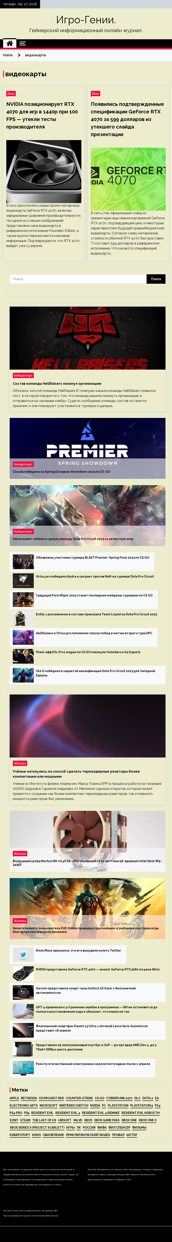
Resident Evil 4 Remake (101, 1113)
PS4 (157, 1105)
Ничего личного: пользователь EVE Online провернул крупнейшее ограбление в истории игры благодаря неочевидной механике (86, 930)
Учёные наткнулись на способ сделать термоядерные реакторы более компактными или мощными (76, 774)
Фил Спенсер (119, 1127)
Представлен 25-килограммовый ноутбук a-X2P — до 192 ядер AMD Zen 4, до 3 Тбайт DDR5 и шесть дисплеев (96, 1047)
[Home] (9, 43)
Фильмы (139, 1127)
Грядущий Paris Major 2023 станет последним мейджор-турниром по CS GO (94, 595)
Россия (89, 1127)
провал (118, 1135)
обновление (53, 1135)
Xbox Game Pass (107, 1120)
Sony (14, 1120)
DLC (137, 1098)
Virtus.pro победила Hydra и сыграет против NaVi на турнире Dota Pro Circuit (95, 576)
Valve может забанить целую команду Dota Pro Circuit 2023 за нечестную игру (73, 539)
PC (104, 1105)
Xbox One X (147, 1120)
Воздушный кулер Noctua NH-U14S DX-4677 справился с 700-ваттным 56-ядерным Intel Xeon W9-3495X (87, 862)
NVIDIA (95, 1105)
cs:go (99, 1098)
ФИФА (102, 1127)
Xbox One (129, 1120)
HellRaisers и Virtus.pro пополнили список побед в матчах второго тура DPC (94, 633)
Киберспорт (23, 375)
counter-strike (79, 1098)
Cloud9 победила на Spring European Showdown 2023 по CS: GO (61, 471)
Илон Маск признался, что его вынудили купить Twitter (78, 950)
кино (36, 1135)
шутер (131, 1135)
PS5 (26, 1113)
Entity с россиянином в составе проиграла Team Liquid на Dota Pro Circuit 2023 (96, 614)
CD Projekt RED (51, 1098)
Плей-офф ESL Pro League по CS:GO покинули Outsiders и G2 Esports (88, 652)
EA (157, 1098)
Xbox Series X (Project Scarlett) (37, 1127)
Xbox (11, 93)
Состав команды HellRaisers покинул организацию (57, 384)
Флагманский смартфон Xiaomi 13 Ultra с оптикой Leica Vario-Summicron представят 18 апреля (92, 1028)
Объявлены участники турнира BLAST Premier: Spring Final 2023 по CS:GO (92, 557)
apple (14, 1098)
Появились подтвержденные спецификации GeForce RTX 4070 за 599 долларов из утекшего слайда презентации (127, 119)
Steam (25, 1120)
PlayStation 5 (141, 1105)
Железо (20, 763)
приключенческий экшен (88, 1135)
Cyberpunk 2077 (119, 1098)
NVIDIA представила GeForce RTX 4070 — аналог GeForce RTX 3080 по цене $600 (98, 969)
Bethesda (29, 1098)
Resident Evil (42, 1113)
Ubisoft (64, 1120)
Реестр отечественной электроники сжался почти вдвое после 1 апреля (93, 1064)
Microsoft (48, 1105)
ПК (79, 1127)
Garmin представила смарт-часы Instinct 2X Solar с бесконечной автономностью (86, 990)
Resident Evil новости (140, 1113)
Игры (70, 1127)
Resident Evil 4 (67, 1113)
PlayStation (118, 1105)
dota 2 (147, 1098)
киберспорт (20, 1135)
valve (77, 1120)
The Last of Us (44, 1120)
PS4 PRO (16, 1113)
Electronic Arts (24, 1105)
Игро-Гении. (86, 20)
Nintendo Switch (73, 1105)
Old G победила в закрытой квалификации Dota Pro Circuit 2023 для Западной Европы (95, 673)
